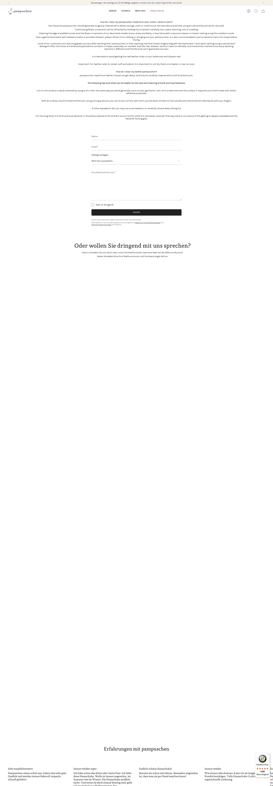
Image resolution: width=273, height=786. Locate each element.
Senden (136, 212)
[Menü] (268, 755)
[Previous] (9, 2)
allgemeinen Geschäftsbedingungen (147, 223)
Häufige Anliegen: (100, 155)
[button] (112, 11)
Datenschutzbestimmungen (101, 225)
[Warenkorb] (263, 11)
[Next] (263, 2)
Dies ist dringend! (104, 204)
